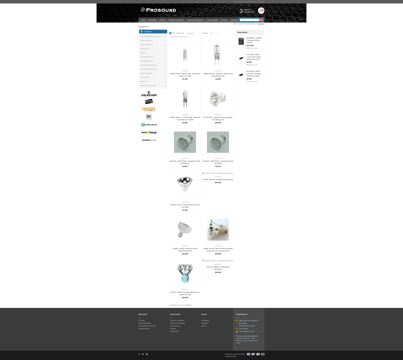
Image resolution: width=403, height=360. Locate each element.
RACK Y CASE (144, 81)
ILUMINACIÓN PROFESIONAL (246, 24)
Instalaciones (235, 20)
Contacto (224, 20)
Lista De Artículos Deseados (147, 326)
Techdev (242, 354)
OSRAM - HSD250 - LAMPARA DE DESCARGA (218, 179)
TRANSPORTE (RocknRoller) (148, 85)
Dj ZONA (143, 53)
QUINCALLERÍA (145, 77)
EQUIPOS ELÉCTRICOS (147, 57)
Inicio (143, 20)
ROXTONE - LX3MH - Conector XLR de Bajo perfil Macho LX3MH (254, 73)
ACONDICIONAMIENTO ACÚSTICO (151, 36)
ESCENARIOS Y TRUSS (147, 61)
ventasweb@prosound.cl (246, 331)
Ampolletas (260, 24)
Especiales (205, 323)
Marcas (204, 326)
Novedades (152, 20)
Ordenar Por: (180, 33)
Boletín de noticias (144, 328)
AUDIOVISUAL (145, 48)
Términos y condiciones (176, 20)
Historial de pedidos (145, 323)
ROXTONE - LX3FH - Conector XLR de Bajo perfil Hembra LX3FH (254, 57)
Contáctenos (205, 320)
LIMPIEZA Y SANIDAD (146, 73)
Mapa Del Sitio (174, 331)
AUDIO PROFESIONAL (147, 44)
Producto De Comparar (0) (178, 37)
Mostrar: (205, 33)
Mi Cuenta (253, 2)
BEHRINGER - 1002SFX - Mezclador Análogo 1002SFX (254, 40)
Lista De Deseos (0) (240, 2)
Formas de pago (212, 20)
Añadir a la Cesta (252, 48)
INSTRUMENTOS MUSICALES (149, 69)
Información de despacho (195, 20)
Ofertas (162, 20)
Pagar (262, 2)
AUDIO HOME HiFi (146, 40)
